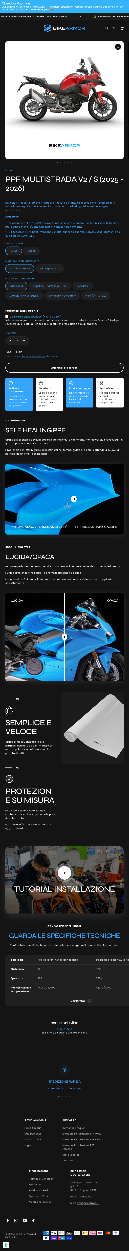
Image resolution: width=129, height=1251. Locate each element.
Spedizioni (35, 1184)
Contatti (67, 1160)
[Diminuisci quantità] (10, 340)
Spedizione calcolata (33, 356)
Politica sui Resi (38, 1190)
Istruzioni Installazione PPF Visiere (82, 1139)
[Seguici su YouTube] (25, 1220)
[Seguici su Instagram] (16, 1220)
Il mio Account (33, 1128)
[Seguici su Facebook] (7, 1220)
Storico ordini (33, 1139)
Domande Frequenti (74, 1128)
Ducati (9, 170)
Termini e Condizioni (41, 1179)
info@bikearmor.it (88, 1203)
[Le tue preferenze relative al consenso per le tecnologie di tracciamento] (6, 1245)
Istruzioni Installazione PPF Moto (81, 1133)
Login (28, 1145)
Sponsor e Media (39, 1196)
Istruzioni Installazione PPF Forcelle (78, 1147)
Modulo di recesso (40, 1202)
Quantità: (11, 333)
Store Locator (70, 1155)
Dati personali (33, 1133)
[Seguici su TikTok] (33, 1220)
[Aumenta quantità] (24, 340)
